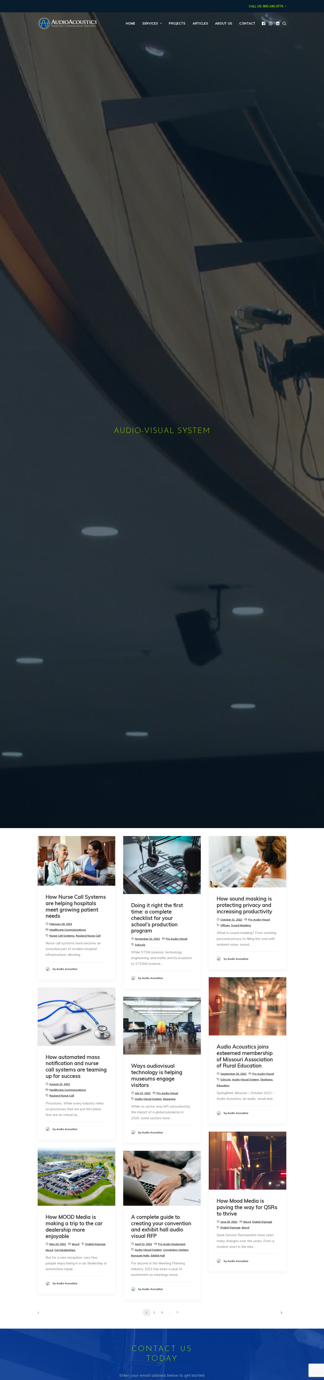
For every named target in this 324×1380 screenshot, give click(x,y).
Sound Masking (241, 925)
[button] (264, 23)
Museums (169, 1099)
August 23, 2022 (59, 1084)
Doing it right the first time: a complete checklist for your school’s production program (157, 918)
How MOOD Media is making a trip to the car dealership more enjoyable (74, 1226)
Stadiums (266, 1079)
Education (223, 1085)
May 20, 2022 (57, 1244)
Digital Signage (262, 1221)
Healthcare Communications (67, 929)
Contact (247, 23)
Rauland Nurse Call (88, 935)
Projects (177, 23)
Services (150, 23)
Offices (225, 925)
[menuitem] (267, 6)
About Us (223, 23)
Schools (140, 944)
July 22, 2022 (143, 1093)
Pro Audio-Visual (176, 938)
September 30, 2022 (233, 1073)
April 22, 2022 (143, 1244)
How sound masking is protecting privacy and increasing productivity (244, 905)
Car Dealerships (64, 1250)
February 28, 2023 (60, 924)
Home (130, 23)
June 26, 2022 (228, 1221)
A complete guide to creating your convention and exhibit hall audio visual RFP (161, 1226)
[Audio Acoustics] (67, 23)
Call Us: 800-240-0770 (266, 6)
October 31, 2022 (231, 919)
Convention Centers (175, 1249)
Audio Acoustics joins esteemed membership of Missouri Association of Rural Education (245, 1056)
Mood (247, 1221)
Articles (200, 23)
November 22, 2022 (147, 938)
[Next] (280, 1314)
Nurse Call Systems (61, 935)
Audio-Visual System (245, 1079)
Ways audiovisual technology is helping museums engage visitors (156, 1075)
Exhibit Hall (158, 1255)
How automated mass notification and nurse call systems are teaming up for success (76, 1066)
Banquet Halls (140, 1255)
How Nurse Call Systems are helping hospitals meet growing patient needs (76, 906)
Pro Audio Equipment (171, 1244)
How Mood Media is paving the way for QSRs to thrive (247, 1207)
